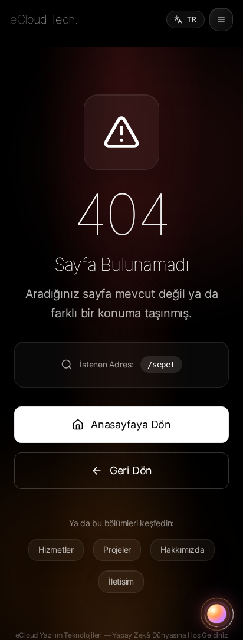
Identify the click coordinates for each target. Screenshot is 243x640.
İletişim (121, 581)
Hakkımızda (182, 549)
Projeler (117, 549)
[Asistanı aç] (217, 614)
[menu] (221, 19)
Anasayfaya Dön (131, 424)
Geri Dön (131, 470)
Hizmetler (56, 549)
